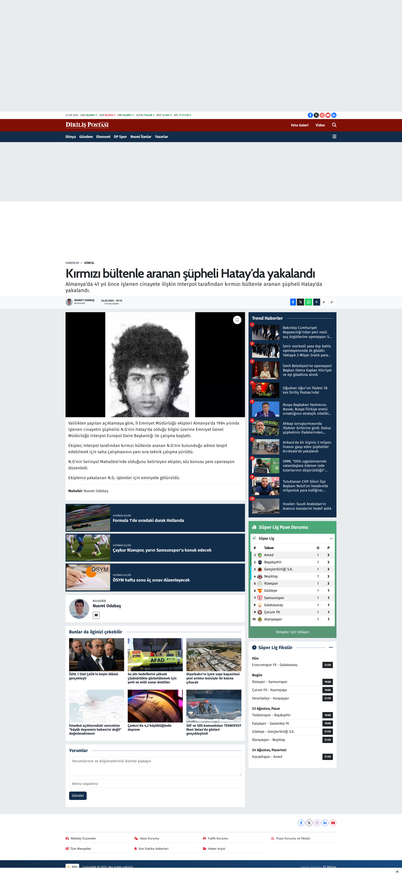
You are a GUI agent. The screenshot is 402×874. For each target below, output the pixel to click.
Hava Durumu (149, 838)
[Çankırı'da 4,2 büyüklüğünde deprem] (155, 706)
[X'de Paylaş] (300, 302)
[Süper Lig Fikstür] (331, 648)
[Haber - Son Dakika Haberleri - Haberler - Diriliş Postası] (87, 125)
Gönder (78, 795)
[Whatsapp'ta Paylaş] (308, 302)
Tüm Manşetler (80, 849)
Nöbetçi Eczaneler (83, 838)
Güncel (89, 263)
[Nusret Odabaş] (79, 608)
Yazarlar (161, 137)
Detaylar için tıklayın (292, 632)
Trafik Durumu (218, 838)
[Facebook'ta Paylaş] (293, 302)
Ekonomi (103, 137)
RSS (74, 867)
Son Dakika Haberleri (154, 849)
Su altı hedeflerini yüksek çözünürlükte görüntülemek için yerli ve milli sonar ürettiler (152, 678)
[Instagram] (317, 822)
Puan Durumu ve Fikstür (293, 838)
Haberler (72, 263)
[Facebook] (301, 822)
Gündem (86, 137)
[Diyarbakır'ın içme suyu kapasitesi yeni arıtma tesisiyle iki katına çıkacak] (213, 654)
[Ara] (334, 125)
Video (320, 125)
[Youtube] (333, 822)
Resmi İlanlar (140, 137)
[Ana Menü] (334, 137)
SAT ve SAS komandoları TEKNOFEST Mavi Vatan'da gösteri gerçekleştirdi (213, 729)
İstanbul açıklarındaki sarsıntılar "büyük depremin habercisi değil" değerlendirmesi (95, 729)
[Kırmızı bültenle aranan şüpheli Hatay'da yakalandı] (155, 364)
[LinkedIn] (325, 822)
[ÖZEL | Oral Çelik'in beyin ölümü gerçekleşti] (96, 654)
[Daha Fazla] (316, 302)
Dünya (71, 137)
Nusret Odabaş (107, 605)
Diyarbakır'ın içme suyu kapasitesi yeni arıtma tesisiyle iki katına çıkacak (213, 678)
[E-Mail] (96, 615)
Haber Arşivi (216, 849)
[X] (309, 822)
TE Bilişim (329, 867)
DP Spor (120, 137)
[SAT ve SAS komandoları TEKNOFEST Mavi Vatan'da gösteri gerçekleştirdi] (213, 706)
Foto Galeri (300, 125)
